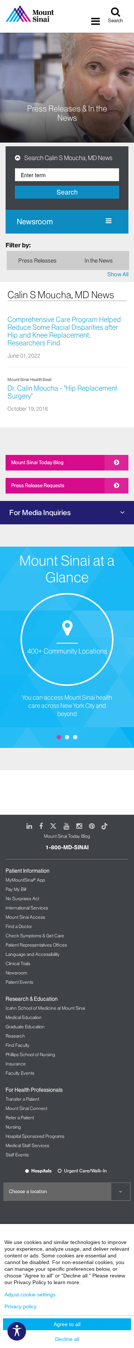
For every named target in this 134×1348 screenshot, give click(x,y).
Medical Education (24, 1017)
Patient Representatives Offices (36, 945)
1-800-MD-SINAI (67, 847)
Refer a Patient (20, 1117)
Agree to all (67, 1324)
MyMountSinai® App (25, 880)
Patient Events (19, 982)
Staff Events (17, 1154)
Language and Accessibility (33, 954)
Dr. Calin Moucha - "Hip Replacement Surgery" (62, 392)
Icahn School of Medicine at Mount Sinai (45, 1008)
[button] (19, 158)
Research (15, 1036)
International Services (27, 908)
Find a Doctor (19, 926)
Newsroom (35, 222)
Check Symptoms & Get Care (35, 935)
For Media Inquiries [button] (40, 512)
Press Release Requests (37, 485)
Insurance (16, 1064)
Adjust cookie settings (29, 1294)
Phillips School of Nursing (30, 1054)
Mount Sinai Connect (26, 1108)
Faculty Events (20, 1073)
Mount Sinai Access (25, 917)
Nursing (13, 1127)
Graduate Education (25, 1026)
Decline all (67, 1339)
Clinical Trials (18, 963)
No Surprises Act (22, 898)
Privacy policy (20, 1306)
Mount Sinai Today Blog (37, 462)
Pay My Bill (16, 889)
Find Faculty (17, 1045)
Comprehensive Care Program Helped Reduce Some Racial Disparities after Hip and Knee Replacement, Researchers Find (64, 331)
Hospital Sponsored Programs (35, 1136)
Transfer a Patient (22, 1099)
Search (67, 191)
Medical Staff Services (27, 1145)
